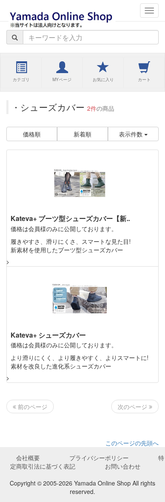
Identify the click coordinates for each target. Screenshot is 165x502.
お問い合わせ (122, 466)
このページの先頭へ (132, 443)
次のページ (133, 406)
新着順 (82, 134)
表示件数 (131, 134)
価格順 (32, 134)
